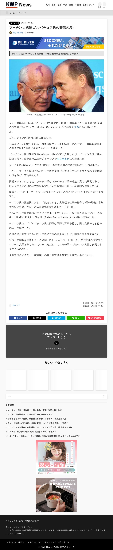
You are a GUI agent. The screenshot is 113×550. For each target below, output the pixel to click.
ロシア (17, 305)
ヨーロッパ (14, 23)
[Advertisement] (56, 279)
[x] (56, 343)
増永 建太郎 (18, 33)
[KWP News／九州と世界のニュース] (19, 5)
